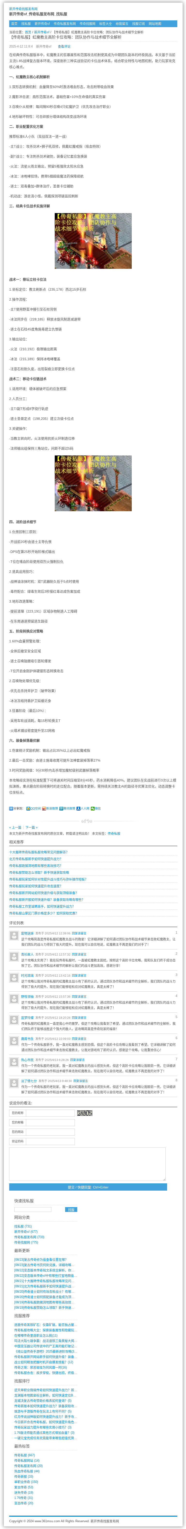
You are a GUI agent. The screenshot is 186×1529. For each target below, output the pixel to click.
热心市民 (27, 1060)
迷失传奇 (23, 1492)
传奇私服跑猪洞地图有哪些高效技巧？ (36, 866)
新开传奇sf (42, 23)
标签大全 (105, 23)
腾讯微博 (69, 808)
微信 (98, 808)
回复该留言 (79, 933)
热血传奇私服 (26, 1471)
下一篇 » (31, 827)
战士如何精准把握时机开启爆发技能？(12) (43, 1362)
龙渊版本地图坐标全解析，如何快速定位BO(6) (46, 1395)
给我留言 (122, 23)
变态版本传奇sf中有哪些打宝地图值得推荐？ (50, 1275)
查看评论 (64, 46)
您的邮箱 (17, 1122)
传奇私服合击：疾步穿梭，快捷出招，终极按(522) (49, 1373)
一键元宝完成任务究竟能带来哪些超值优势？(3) (47, 1438)
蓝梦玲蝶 (27, 1017)
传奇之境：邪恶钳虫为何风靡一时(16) (40, 1367)
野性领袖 (27, 996)
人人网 (85, 808)
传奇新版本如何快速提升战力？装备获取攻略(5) (47, 1406)
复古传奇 (23, 1487)
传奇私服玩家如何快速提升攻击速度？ (36, 886)
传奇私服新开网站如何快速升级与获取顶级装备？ (43, 893)
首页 (14, 23)
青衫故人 (27, 954)
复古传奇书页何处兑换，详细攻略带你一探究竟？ (53, 1265)
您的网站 (17, 1132)
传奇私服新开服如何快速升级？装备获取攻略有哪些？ (47, 899)
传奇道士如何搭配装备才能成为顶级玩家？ (49, 1297)
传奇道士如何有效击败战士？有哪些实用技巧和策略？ (57, 1291)
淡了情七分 (29, 1081)
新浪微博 (52, 808)
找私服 (26, 23)
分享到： (19, 808)
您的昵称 (17, 1113)
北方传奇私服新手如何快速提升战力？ (36, 859)
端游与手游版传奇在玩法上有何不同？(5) (42, 1411)
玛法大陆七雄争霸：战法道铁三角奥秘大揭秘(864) (49, 1341)
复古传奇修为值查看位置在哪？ (41, 1259)
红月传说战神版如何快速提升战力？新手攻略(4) (47, 1416)
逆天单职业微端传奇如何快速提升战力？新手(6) (47, 1390)
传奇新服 (23, 1476)
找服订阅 (138, 23)
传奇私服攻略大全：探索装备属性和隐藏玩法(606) (49, 1330)
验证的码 (17, 1141)
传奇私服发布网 (65, 23)
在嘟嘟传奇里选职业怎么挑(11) (35, 1335)
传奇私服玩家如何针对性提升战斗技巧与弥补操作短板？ (48, 879)
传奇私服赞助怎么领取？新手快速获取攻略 (39, 872)
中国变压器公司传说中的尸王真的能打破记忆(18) (48, 1346)
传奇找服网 (87, 23)
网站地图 (155, 23)
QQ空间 (36, 808)
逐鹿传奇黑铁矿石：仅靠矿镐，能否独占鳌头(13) (48, 1325)
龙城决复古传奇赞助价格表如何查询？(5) (42, 1400)
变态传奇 (23, 1503)
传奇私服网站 (26, 1460)
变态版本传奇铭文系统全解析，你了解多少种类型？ (55, 1270)
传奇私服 (114, 833)
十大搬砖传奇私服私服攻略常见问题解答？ (39, 852)
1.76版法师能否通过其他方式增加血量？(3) (44, 1432)
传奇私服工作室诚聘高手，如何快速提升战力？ (42, 906)
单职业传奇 (26, 1482)
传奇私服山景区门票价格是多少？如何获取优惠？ (43, 913)
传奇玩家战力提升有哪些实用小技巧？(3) (42, 1427)
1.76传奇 (23, 1498)
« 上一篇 (15, 827)
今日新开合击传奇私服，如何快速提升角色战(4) (47, 1422)
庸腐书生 (27, 1039)
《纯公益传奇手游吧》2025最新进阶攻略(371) (46, 1351)
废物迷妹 (27, 933)
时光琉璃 (27, 975)
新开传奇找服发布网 (23, 9)
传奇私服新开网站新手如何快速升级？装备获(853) (49, 1357)
